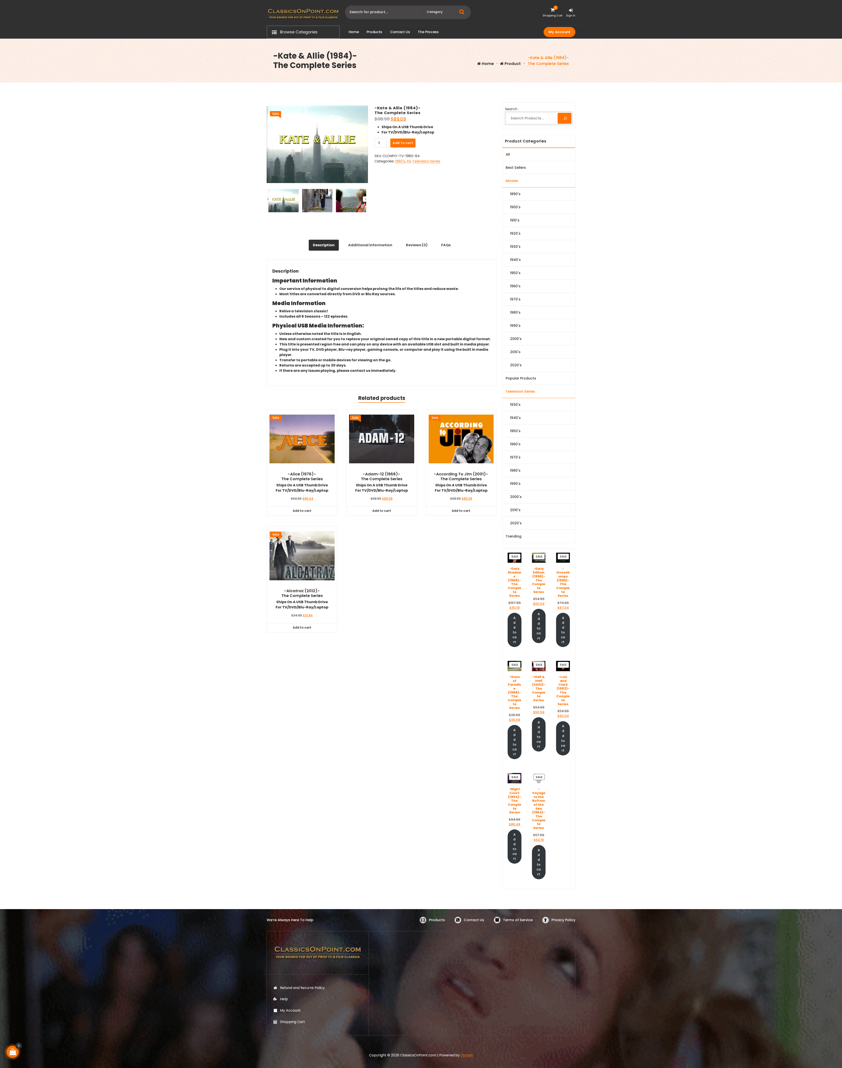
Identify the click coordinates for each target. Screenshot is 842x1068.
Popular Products (521, 378)
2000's (516, 338)
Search (511, 108)
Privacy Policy (563, 919)
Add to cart (403, 143)
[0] (12, 1052)
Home (487, 63)
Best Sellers (516, 167)
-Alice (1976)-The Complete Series (302, 476)
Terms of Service (518, 919)
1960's (515, 286)
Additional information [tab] (370, 245)
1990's (515, 325)
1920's (515, 233)
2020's (516, 365)
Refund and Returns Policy (302, 987)
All (409, 161)
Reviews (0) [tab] (417, 245)
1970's (515, 299)
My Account (559, 31)
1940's (515, 259)
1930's (515, 246)
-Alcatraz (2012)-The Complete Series (302, 593)
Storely (467, 1055)
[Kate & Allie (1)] (317, 144)
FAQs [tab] (446, 245)
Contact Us (474, 919)
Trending (513, 536)
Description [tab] (324, 245)
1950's (515, 272)
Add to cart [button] (302, 511)
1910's (514, 220)
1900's (515, 207)
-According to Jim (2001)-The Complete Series (461, 476)
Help (284, 998)
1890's (515, 193)
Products (437, 919)
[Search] (564, 118)
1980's (400, 161)
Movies (512, 180)
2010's (515, 351)
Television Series (426, 161)
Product (512, 63)
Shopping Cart (292, 1021)
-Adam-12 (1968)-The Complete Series (381, 476)
